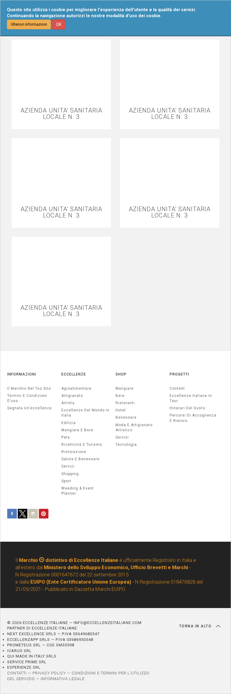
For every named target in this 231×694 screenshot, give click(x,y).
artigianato (72, 396)
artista (68, 403)
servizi (68, 466)
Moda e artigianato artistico (134, 427)
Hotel (121, 410)
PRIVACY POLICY (49, 673)
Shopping (70, 474)
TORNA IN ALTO (196, 626)
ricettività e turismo (81, 444)
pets (65, 437)
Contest (177, 388)
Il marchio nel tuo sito (29, 388)
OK (58, 24)
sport (66, 481)
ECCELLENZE (73, 374)
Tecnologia (126, 444)
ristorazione (73, 452)
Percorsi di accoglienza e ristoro (193, 418)
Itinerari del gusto (187, 408)
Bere (120, 396)
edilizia (68, 423)
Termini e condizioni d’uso (27, 398)
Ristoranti (125, 403)
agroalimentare (76, 388)
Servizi (122, 437)
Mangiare (125, 388)
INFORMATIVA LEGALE (63, 679)
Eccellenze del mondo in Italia (85, 412)
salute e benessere (80, 459)
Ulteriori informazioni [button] (29, 24)
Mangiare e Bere (77, 430)
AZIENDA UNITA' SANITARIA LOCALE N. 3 (61, 113)
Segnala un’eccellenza (29, 408)
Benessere (126, 417)
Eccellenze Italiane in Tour (191, 398)
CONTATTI (17, 673)
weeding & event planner (77, 491)
